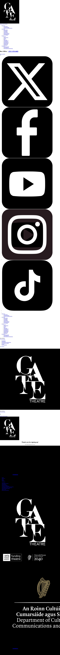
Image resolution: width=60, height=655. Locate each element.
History (5, 36)
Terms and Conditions (5, 483)
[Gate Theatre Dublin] (9, 23)
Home (3, 477)
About (3, 35)
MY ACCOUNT (2, 54)
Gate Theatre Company (5, 343)
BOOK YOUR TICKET (3, 416)
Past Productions (6, 42)
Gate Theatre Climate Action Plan (7, 487)
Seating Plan (5, 30)
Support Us (3, 334)
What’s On (3, 25)
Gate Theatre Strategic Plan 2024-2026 (7, 486)
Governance (5, 45)
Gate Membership (6, 46)
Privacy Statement (4, 485)
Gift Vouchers (6, 323)
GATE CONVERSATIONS (8, 28)
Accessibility (6, 31)
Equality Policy (6, 43)
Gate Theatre (6, 26)
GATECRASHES (6, 27)
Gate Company (6, 37)
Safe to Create (4, 489)
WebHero (15, 474)
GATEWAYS (6, 41)
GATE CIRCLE (6, 47)
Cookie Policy (4, 484)
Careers (5, 38)
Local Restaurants (6, 34)
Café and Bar (6, 32)
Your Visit (3, 317)
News (4, 39)
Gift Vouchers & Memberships (8, 48)
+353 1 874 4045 (13, 51)
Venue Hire (5, 328)
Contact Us (3, 482)
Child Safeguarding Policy (6, 488)
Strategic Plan (6, 44)
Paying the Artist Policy (5, 490)
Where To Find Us (6, 33)
